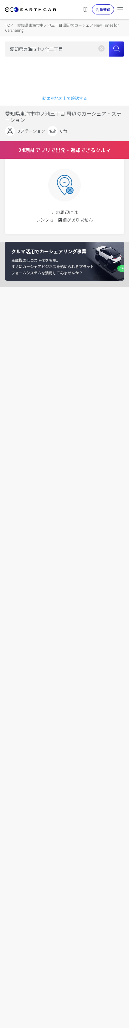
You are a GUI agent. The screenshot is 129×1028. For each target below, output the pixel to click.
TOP (9, 25)
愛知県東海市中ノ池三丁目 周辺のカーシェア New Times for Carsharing (62, 27)
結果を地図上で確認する (64, 98)
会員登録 (103, 9)
